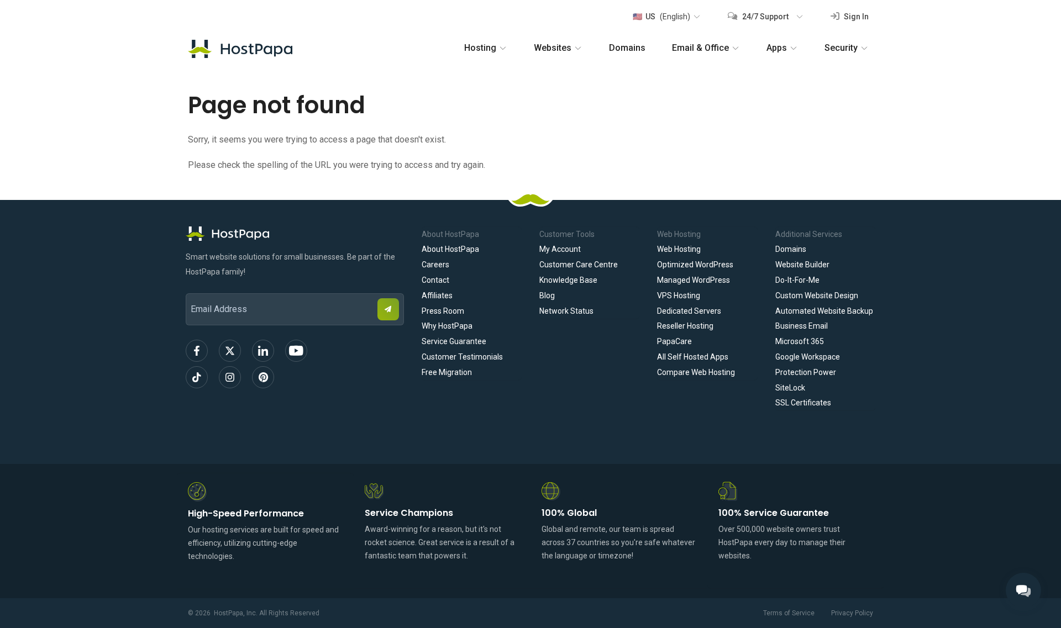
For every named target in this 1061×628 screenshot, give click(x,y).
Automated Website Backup (824, 311)
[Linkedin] (263, 351)
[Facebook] (197, 351)
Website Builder (802, 264)
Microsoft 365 (799, 341)
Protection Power (805, 372)
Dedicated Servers (689, 311)
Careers (435, 264)
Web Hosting (679, 249)
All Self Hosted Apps (692, 356)
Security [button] (841, 48)
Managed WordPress (693, 280)
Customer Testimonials (462, 356)
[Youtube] (296, 351)
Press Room (443, 311)
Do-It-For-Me (797, 280)
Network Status (566, 311)
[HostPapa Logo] (295, 233)
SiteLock (790, 387)
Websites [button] (552, 48)
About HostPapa (450, 249)
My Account (560, 249)
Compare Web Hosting (696, 372)
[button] (666, 17)
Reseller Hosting (685, 325)
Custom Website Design (816, 295)
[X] (230, 351)
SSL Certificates (803, 402)
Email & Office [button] (700, 48)
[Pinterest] (263, 377)
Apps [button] (776, 48)
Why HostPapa (447, 325)
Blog (547, 295)
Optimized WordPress (695, 264)
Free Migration (447, 372)
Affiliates (437, 295)
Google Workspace (807, 356)
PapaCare (674, 341)
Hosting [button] (480, 48)
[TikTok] (197, 377)
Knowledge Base (568, 280)
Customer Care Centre (578, 264)
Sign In (855, 16)
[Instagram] (230, 377)
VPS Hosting (678, 295)
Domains (627, 48)
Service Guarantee (454, 341)
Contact (435, 280)
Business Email (801, 325)
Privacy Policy (852, 613)
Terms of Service (789, 613)
